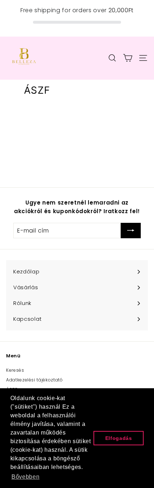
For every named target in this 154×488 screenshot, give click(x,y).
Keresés (15, 370)
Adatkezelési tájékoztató (34, 380)
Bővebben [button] (25, 477)
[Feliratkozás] (131, 231)
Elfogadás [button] (118, 438)
